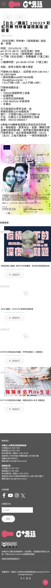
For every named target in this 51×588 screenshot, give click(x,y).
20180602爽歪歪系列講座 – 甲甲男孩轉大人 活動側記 (21, 352)
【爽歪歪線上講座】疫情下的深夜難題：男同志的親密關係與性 (25, 266)
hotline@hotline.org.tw (18, 461)
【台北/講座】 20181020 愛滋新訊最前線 (16, 309)
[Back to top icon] (45, 582)
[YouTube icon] (24, 578)
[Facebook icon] (21, 578)
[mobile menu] (3, 4)
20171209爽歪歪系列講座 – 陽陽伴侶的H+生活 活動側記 (22, 400)
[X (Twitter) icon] (30, 578)
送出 (8, 519)
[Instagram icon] (27, 578)
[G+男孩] (25, 4)
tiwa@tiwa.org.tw (12, 80)
